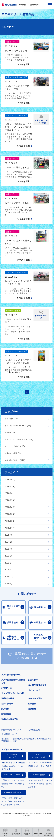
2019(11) (9, 577)
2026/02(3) (10, 521)
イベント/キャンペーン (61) (18, 425)
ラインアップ (34, 690)
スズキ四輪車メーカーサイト (11, 755)
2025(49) (9, 535)
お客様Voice (6, 688)
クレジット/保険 (35, 698)
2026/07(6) (10, 486)
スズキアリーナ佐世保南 (17, 14)
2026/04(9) (10, 507)
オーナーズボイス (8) (15, 446)
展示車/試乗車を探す (37, 685)
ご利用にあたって (36, 730)
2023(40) (9, 549)
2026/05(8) (10, 500)
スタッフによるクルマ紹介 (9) (19, 439)
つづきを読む (23, 64)
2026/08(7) (10, 479)
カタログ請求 (7, 703)
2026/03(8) (10, 514)
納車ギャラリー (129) (15, 460)
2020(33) (9, 570)
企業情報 (32, 703)
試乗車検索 (6, 714)
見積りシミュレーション (38, 755)
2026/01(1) (10, 528)
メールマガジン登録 (12, 775)
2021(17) (9, 563)
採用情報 (32, 709)
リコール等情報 (38, 775)
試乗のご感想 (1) (13, 453)
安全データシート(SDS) (11, 730)
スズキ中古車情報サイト (12, 792)
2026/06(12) (10, 493)
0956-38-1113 (27, 657)
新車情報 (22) (11, 418)
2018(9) (8, 583)
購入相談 (5, 709)
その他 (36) (10, 432)
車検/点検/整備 (7, 698)
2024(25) (9, 542)
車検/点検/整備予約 (9, 719)
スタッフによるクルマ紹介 (13, 693)
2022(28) (9, 556)
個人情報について (9, 734)
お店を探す (33, 680)
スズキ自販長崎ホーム (11, 674)
